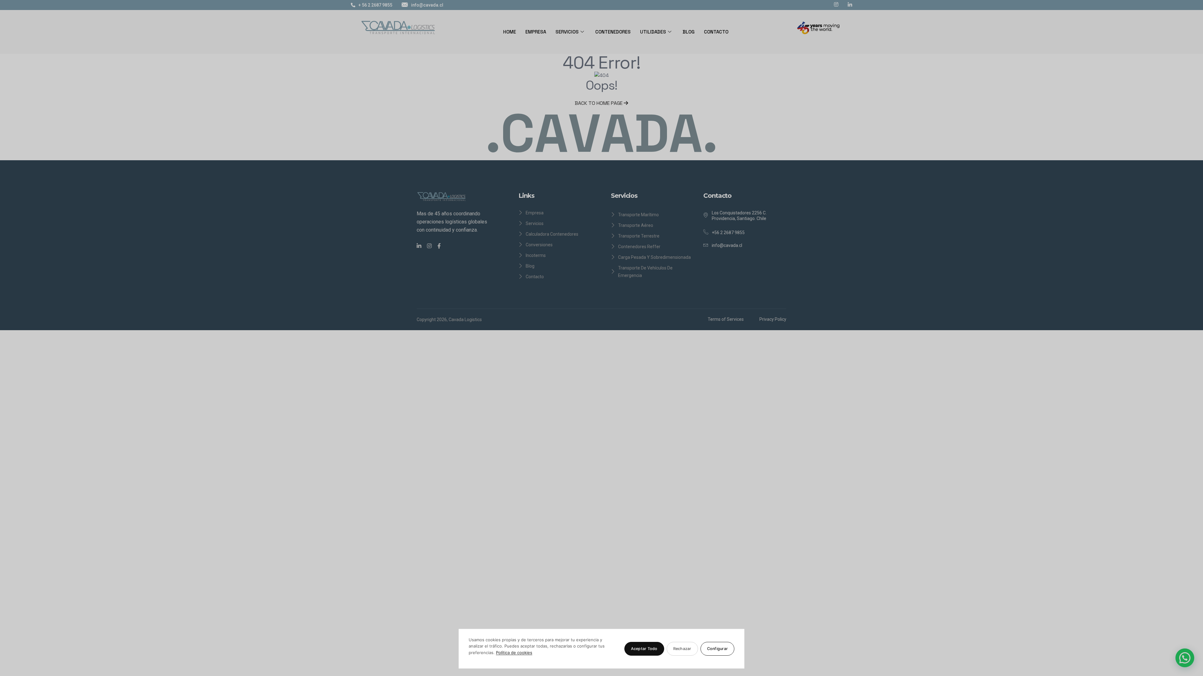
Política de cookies (514, 652)
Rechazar (682, 648)
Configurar (717, 648)
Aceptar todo (644, 648)
